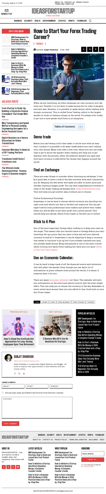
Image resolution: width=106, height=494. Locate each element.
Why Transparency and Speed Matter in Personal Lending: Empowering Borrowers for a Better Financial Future (15, 127)
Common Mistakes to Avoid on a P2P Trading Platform (16, 151)
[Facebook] (83, 49)
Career (44, 302)
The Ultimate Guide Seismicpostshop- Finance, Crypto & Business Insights (14, 171)
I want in (92, 459)
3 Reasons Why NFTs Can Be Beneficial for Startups (55, 340)
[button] (90, 20)
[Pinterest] (95, 49)
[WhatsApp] (101, 49)
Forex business (64, 302)
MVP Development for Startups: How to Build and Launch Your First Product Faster (20, 40)
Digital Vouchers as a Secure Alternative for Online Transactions (15, 140)
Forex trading (78, 302)
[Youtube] (18, 467)
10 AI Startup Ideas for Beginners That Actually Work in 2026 (20, 91)
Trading (90, 302)
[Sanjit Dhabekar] (35, 49)
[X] (89, 49)
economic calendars (59, 280)
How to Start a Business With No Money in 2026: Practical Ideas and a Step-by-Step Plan (20, 67)
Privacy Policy (88, 466)
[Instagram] (19, 373)
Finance (5, 119)
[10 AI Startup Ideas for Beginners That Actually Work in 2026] (6, 91)
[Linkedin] (24, 373)
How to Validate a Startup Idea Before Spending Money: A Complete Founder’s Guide (19, 53)
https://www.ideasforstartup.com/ (26, 361)
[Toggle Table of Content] (79, 127)
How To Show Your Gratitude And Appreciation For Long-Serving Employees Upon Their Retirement (18, 341)
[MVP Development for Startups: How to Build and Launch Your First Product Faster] (6, 39)
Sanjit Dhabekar (51, 50)
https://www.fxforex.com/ (88, 188)
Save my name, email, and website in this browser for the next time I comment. (34, 393)
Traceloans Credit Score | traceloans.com (13, 160)
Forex (52, 302)
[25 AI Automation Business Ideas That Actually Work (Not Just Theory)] (6, 79)
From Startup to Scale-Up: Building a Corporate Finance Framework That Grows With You (15, 112)
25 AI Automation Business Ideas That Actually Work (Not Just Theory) (19, 80)
